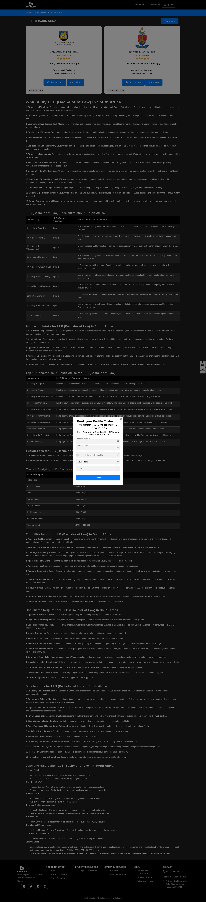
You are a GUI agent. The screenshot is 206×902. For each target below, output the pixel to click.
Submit (98, 478)
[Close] (121, 419)
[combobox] (78, 454)
